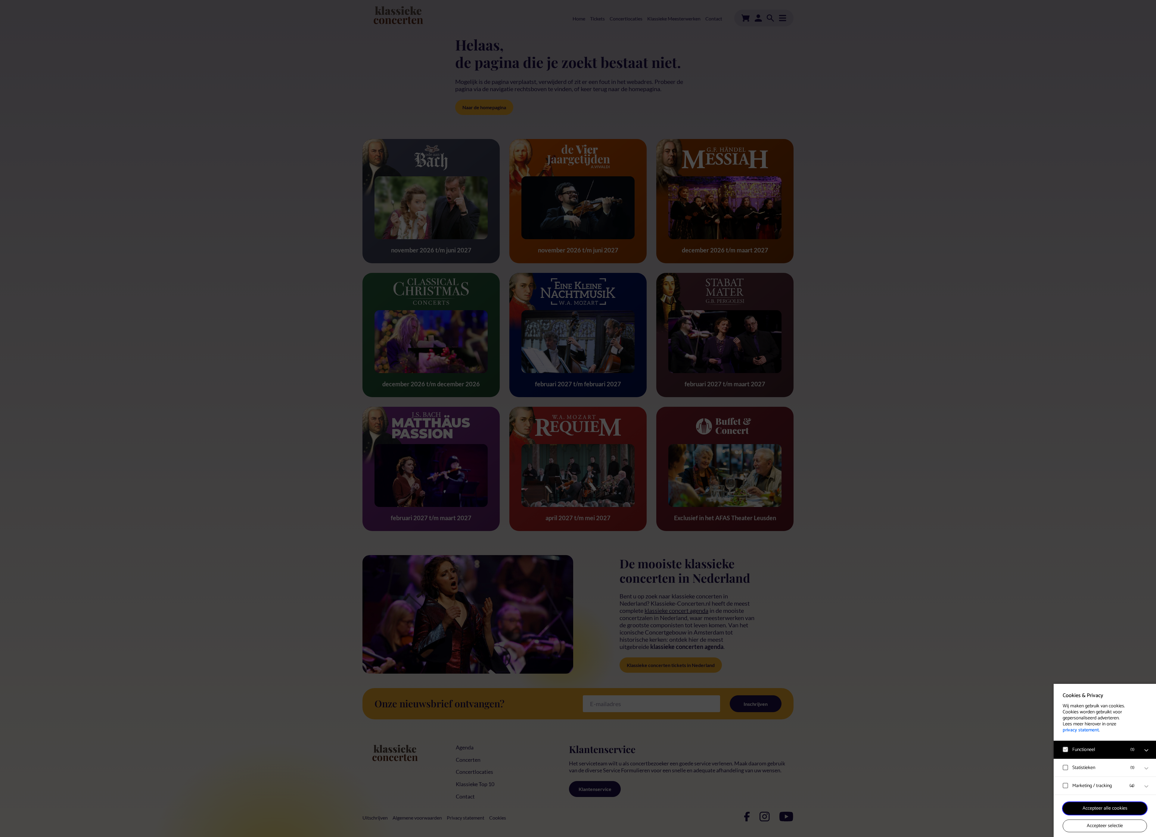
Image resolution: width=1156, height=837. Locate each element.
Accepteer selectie (1105, 826)
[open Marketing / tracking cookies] (1146, 786)
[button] (1099, 750)
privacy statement (1081, 730)
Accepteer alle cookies (1105, 808)
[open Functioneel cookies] (1146, 750)
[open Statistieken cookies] (1146, 768)
